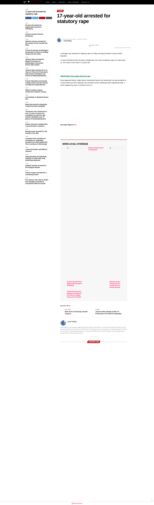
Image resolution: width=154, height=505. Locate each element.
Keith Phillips (68, 41)
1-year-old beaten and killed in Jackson (36, 150)
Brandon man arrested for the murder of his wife (36, 132)
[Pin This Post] (42, 18)
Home (47, 2)
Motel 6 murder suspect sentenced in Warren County (35, 91)
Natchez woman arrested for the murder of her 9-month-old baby (36, 43)
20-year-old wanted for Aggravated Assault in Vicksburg (33, 27)
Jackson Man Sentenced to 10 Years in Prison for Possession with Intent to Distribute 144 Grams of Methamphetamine (36, 73)
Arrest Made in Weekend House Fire (36, 98)
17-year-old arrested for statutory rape (35, 12)
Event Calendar (73, 2)
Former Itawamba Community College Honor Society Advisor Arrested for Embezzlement (36, 83)
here (75, 125)
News (54, 2)
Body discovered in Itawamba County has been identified (36, 105)
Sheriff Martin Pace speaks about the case (75, 76)
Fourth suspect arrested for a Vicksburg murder (36, 173)
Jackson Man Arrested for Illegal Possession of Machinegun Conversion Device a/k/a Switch (34, 62)
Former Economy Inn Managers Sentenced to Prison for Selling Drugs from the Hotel (36, 52)
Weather (62, 2)
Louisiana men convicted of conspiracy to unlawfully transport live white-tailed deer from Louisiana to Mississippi (36, 141)
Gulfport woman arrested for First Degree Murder (35, 166)
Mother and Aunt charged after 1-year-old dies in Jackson (36, 125)
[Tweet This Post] (35, 18)
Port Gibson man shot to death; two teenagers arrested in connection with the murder (36, 181)
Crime (26, 9)
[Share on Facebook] (28, 18)
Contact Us (85, 2)
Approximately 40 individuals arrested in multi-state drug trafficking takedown (36, 158)
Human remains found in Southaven (34, 35)
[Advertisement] (93, 110)
